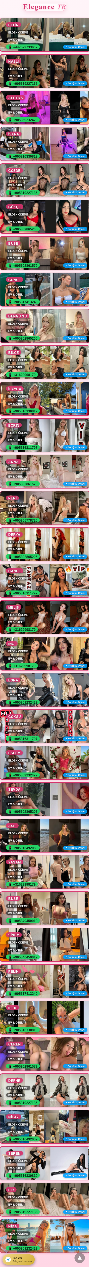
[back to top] (79, 1258)
